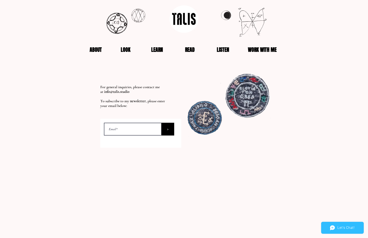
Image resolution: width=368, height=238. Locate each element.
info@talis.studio (116, 91)
